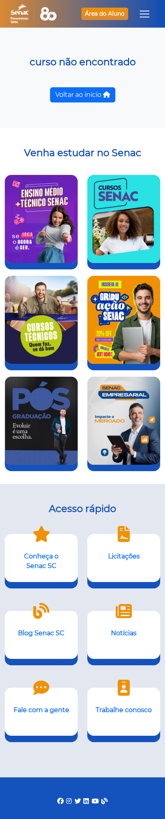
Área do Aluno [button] (105, 13)
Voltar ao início (79, 94)
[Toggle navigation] (144, 14)
